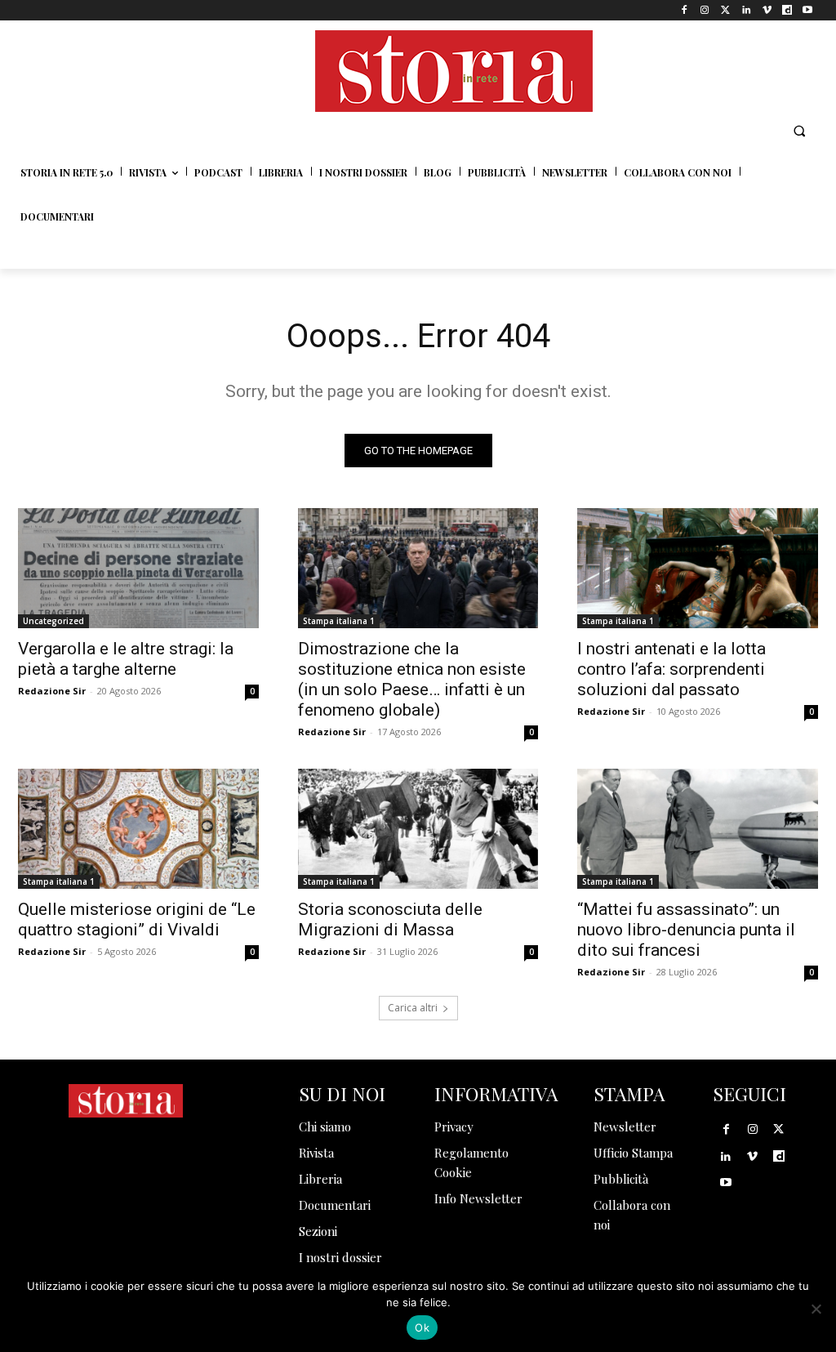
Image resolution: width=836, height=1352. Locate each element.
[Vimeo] (766, 10)
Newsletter (625, 1126)
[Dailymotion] (787, 10)
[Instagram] (705, 10)
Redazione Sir (52, 691)
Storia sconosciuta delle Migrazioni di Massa (390, 919)
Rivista (316, 1153)
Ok (422, 1327)
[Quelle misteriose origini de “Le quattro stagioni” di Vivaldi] (138, 829)
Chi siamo (325, 1126)
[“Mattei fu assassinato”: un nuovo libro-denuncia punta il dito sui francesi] (697, 829)
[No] (815, 1309)
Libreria (320, 1179)
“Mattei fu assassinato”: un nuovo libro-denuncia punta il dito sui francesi (686, 929)
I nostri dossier (340, 1257)
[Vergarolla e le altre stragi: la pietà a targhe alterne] (138, 568)
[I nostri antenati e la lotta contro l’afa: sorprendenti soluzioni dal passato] (697, 568)
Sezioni (318, 1231)
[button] (799, 130)
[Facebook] (684, 10)
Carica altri (413, 1008)
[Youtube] (808, 10)
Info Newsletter (478, 1198)
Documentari (335, 1205)
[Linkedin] (746, 10)
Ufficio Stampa (633, 1153)
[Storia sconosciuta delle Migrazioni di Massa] (418, 829)
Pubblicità (621, 1179)
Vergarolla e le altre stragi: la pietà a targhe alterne (125, 659)
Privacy (454, 1126)
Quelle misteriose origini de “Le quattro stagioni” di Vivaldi (137, 919)
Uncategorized (53, 621)
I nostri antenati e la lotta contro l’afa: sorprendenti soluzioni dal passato (671, 669)
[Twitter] (725, 10)
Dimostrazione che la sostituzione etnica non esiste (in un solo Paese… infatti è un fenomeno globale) (412, 679)
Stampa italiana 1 (339, 621)
